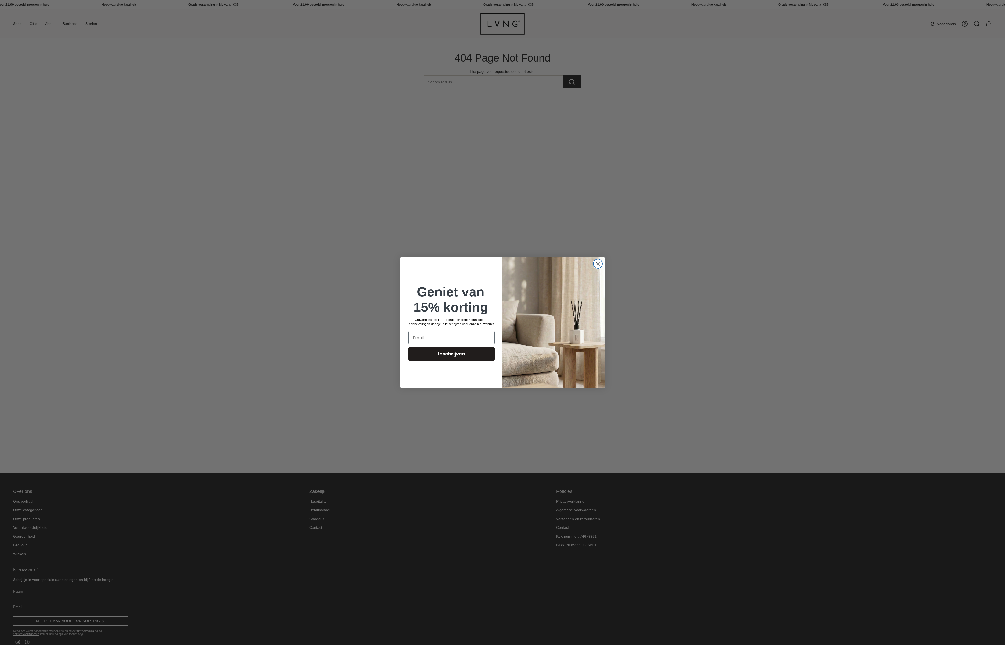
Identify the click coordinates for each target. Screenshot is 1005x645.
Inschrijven (451, 354)
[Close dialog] (597, 263)
